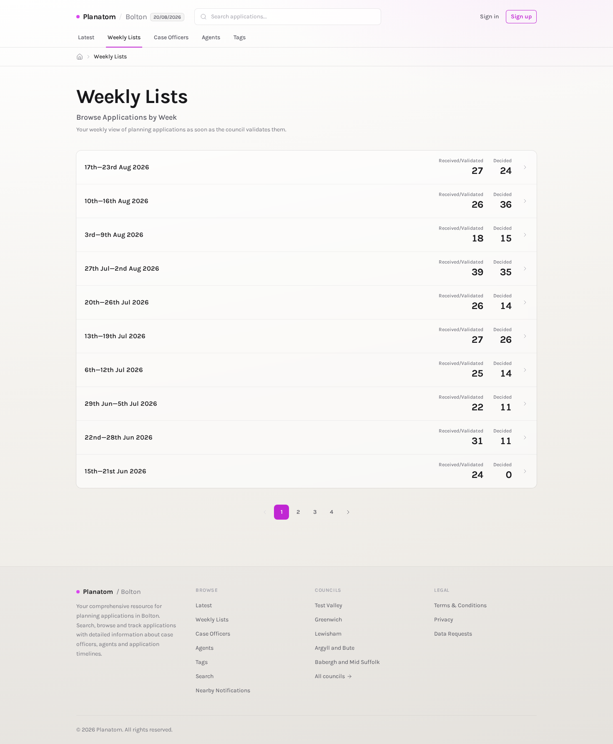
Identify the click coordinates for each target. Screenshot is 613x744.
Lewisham (328, 633)
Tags (240, 37)
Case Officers (171, 37)
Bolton (136, 16)
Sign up (521, 16)
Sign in (489, 16)
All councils (330, 676)
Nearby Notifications (223, 690)
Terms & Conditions (460, 605)
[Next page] (348, 512)
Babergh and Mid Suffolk (347, 662)
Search (205, 676)
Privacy (443, 619)
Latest (86, 37)
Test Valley (328, 605)
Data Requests (453, 633)
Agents (211, 37)
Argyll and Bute (334, 647)
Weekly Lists (124, 37)
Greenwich (328, 619)
